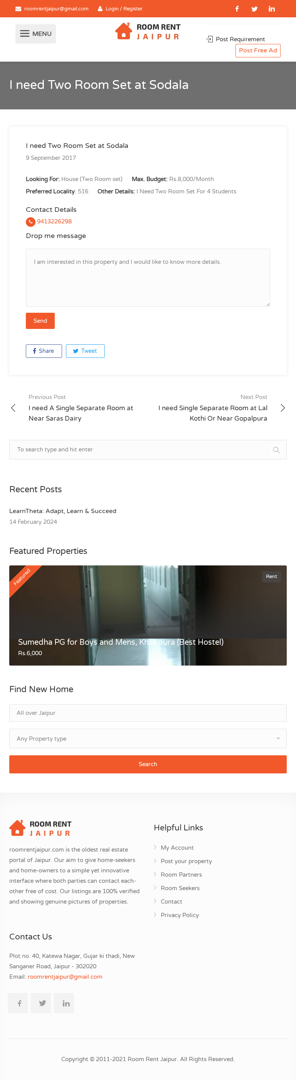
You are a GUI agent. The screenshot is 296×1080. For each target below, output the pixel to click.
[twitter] (254, 8)
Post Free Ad (258, 50)
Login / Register (124, 9)
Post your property (186, 861)
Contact (171, 901)
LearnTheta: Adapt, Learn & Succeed (62, 511)
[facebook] (237, 8)
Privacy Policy (180, 915)
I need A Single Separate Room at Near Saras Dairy (81, 408)
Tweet (88, 351)
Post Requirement (239, 39)
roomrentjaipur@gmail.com (56, 9)
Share (45, 351)
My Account (177, 847)
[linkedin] (272, 8)
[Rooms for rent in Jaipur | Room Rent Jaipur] (148, 32)
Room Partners (181, 874)
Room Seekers (180, 888)
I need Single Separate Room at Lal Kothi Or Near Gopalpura (212, 408)
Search (148, 764)
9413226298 (53, 221)
